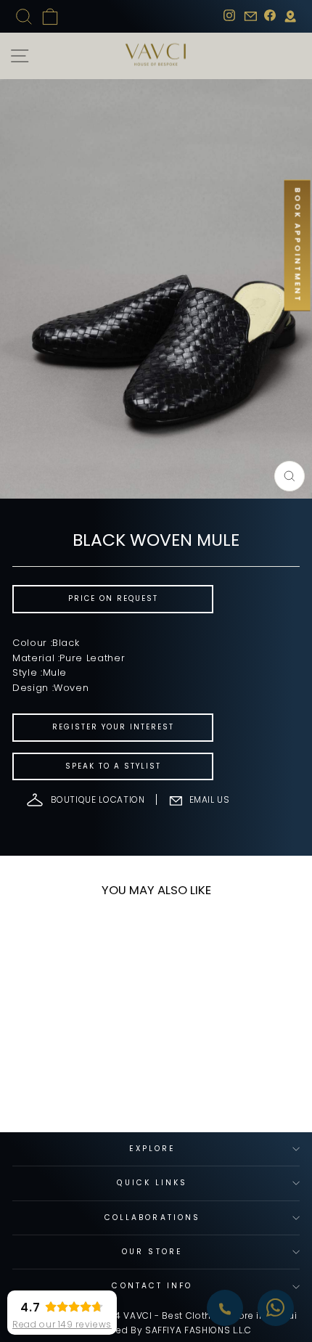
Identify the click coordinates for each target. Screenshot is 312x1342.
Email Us (209, 799)
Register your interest (113, 726)
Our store (152, 1251)
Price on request (113, 598)
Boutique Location (98, 799)
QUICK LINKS (152, 1182)
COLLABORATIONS (152, 1217)
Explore (152, 1148)
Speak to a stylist (113, 766)
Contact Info (152, 1285)
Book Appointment (297, 245)
